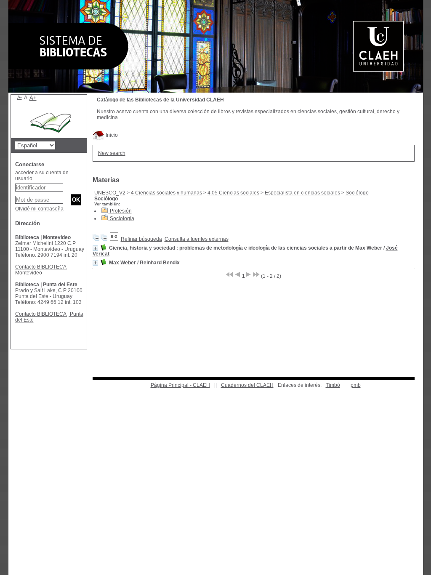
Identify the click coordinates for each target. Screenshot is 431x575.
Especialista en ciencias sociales (302, 193)
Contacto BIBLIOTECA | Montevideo (42, 270)
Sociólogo (357, 193)
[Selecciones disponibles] (114, 239)
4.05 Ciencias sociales (233, 193)
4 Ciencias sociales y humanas (166, 193)
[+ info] (95, 248)
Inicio (111, 135)
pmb (356, 385)
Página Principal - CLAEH (180, 385)
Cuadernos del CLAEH (247, 385)
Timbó (333, 385)
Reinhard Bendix (160, 263)
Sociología (122, 218)
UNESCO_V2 (109, 193)
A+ (33, 98)
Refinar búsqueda (141, 239)
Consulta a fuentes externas (197, 239)
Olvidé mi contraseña (39, 209)
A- (19, 97)
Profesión (121, 211)
